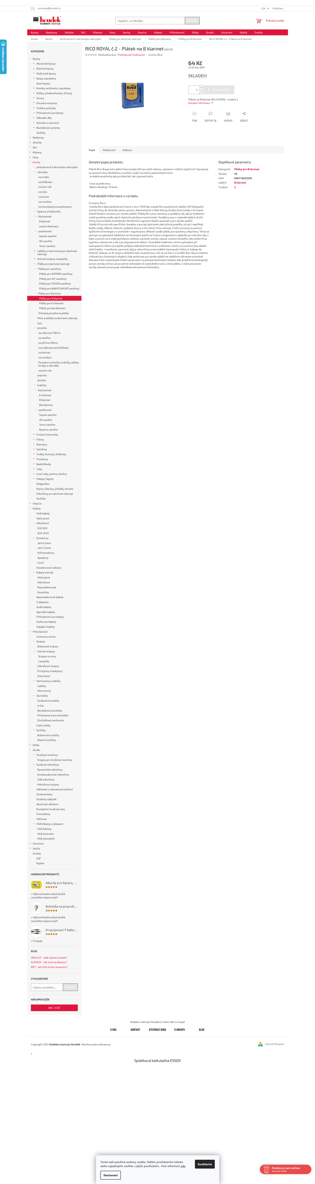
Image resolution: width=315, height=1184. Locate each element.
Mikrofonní (42, 523)
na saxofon (44, 337)
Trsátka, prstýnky (46, 108)
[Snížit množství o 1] (201, 92)
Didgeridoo (42, 483)
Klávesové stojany (47, 646)
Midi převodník (46, 838)
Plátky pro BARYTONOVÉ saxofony (59, 288)
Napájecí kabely (45, 626)
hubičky (41, 385)
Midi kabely (43, 513)
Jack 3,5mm (44, 547)
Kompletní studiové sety (50, 809)
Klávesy (37, 152)
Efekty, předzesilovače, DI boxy (54, 93)
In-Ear (40, 705)
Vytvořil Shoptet (274, 1044)
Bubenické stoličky (48, 735)
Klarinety (41, 444)
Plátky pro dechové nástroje (53, 263)
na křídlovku (45, 182)
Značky (37, 853)
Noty (35, 157)
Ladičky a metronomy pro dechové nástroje (57, 252)
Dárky (36, 744)
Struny (40, 98)
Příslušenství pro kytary (49, 112)
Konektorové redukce (48, 567)
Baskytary (38, 137)
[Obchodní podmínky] (179, 1029)
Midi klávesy (44, 828)
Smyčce (37, 503)
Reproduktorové (46, 587)
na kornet (43, 196)
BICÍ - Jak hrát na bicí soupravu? (49, 967)
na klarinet (44, 352)
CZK (263, 8)
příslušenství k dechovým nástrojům (57, 167)
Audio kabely (43, 607)
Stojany (40, 641)
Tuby (39, 469)
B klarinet (44, 221)
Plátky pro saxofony (49, 268)
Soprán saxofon (48, 236)
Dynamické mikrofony (50, 769)
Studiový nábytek (46, 799)
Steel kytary (43, 83)
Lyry (39, 323)
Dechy (36, 162)
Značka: (155, 54)
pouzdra (42, 327)
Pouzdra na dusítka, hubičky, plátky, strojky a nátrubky (58, 364)
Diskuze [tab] (127, 150)
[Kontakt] (135, 1029)
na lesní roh (44, 186)
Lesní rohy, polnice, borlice (51, 473)
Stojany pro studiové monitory (54, 759)
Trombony (42, 459)
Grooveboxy (43, 813)
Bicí (35, 147)
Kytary (36, 58)
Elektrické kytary (46, 73)
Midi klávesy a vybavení (49, 823)
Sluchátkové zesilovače (50, 720)
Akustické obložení (47, 804)
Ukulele (37, 142)
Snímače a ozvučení (47, 122)
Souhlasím (205, 1164)
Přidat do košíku (221, 89)
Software (41, 818)
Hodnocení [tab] (109, 150)
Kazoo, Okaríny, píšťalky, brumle (54, 488)
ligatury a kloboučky (48, 211)
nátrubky (42, 172)
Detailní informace (199, 102)
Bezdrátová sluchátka (49, 710)
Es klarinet (45, 395)
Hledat (192, 20)
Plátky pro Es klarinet (51, 303)
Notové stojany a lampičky (52, 258)
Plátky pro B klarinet (51, 298)
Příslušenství (40, 631)
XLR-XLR (42, 528)
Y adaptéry (42, 602)
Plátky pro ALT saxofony (52, 278)
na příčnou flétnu (48, 342)
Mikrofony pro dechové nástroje (54, 493)
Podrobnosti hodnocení (131, 54)
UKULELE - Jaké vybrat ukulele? (49, 957)
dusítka (41, 380)
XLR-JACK (43, 533)
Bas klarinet (46, 404)
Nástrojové (42, 518)
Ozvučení (38, 843)
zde (183, 1166)
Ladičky (41, 685)
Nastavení (111, 1175)
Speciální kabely (45, 612)
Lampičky (43, 661)
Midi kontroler (45, 833)
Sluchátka (42, 695)
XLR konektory (45, 552)
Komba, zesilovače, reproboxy (53, 88)
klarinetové (44, 216)
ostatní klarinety (48, 226)
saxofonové (44, 231)
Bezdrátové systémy (48, 127)
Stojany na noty (47, 656)
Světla (36, 848)
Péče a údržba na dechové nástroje (57, 318)
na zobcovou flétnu (49, 332)
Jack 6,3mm (44, 543)
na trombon (45, 201)
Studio (36, 749)
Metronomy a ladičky (48, 680)
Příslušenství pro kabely (50, 616)
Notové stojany (46, 651)
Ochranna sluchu (46, 636)
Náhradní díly (44, 117)
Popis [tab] (92, 150)
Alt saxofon (45, 241)
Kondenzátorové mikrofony (53, 774)
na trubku (43, 177)
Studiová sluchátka (48, 700)
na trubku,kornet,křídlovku (53, 347)
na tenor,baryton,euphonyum (55, 206)
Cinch (40, 562)
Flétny (40, 439)
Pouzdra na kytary (46, 103)
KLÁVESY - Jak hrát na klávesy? (49, 962)
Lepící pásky (43, 725)
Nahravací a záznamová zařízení (54, 789)
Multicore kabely (46, 621)
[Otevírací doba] (157, 1029)
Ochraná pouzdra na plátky (53, 313)
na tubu (42, 191)
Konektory (42, 538)
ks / (54, 1007)
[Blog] (202, 1029)
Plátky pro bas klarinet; (52, 308)
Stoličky (41, 132)
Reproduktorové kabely (49, 597)
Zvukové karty (44, 794)
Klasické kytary (45, 68)
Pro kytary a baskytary (50, 671)
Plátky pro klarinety (49, 293)
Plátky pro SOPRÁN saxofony (55, 273)
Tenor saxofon (47, 246)
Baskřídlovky (43, 464)
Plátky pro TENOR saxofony (55, 283)
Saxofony (41, 449)
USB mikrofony (45, 779)
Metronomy (44, 690)
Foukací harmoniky (47, 434)
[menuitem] (34, 32)
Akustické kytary (46, 63)
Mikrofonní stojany (48, 666)
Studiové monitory (47, 754)
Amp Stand (43, 676)
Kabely (37, 508)
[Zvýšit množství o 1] (201, 88)
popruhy (42, 375)
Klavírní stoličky (46, 740)
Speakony (42, 557)
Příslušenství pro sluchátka (52, 715)
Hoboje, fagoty (45, 478)
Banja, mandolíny (46, 78)
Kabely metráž (44, 572)
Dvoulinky (43, 592)
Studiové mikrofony (47, 764)
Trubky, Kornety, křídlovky (51, 454)
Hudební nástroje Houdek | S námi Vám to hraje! (157, 1021)
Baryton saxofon (48, 429)
